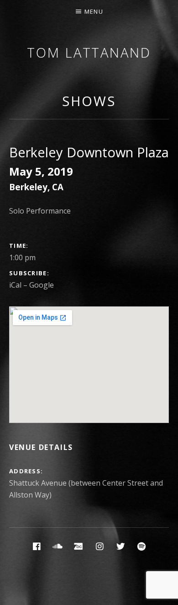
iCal (15, 285)
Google (41, 285)
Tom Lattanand (89, 52)
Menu (93, 11)
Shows (89, 101)
